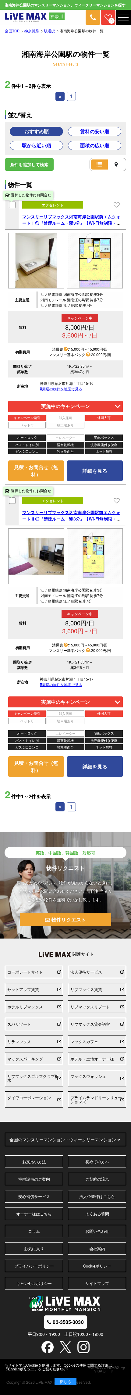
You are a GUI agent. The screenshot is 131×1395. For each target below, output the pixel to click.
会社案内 (97, 1248)
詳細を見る (95, 470)
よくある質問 (97, 1214)
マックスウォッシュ (88, 1076)
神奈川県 (31, 30)
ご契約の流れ (97, 1179)
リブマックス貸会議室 (90, 1024)
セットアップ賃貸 (23, 989)
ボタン (65, 1381)
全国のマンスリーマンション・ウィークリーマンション (62, 1139)
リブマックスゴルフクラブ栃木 (33, 1078)
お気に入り (34, 1248)
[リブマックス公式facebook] (47, 1348)
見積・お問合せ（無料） (36, 470)
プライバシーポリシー (34, 1266)
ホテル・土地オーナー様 (92, 1059)
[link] (93, 17)
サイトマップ (97, 1283)
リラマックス (19, 1041)
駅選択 (49, 30)
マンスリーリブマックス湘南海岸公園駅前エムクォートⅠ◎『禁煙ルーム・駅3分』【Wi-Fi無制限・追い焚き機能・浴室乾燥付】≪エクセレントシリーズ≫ (71, 226)
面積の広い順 (94, 145)
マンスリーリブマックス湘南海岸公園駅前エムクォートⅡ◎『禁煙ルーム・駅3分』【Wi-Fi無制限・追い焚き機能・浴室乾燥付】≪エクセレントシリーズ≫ (71, 522)
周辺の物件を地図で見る (62, 389)
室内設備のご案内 (34, 1179)
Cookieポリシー (97, 1266)
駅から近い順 (36, 145)
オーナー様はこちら (34, 1214)
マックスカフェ (84, 1041)
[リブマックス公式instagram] (83, 1348)
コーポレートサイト (25, 972)
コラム (34, 1231)
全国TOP (12, 30)
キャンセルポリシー (34, 1283)
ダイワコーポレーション (29, 1097)
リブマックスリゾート (90, 1007)
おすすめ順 (36, 131)
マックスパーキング (25, 1059)
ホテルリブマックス (25, 1007)
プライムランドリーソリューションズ (96, 1099)
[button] (123, 17)
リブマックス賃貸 (86, 989)
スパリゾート (19, 1024)
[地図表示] (116, 164)
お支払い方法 (34, 1161)
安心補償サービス (34, 1196)
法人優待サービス (86, 972)
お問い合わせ (97, 1231)
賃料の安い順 (94, 131)
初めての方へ (97, 1161)
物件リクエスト (68, 919)
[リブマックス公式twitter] (65, 1347)
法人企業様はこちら (97, 1196)
